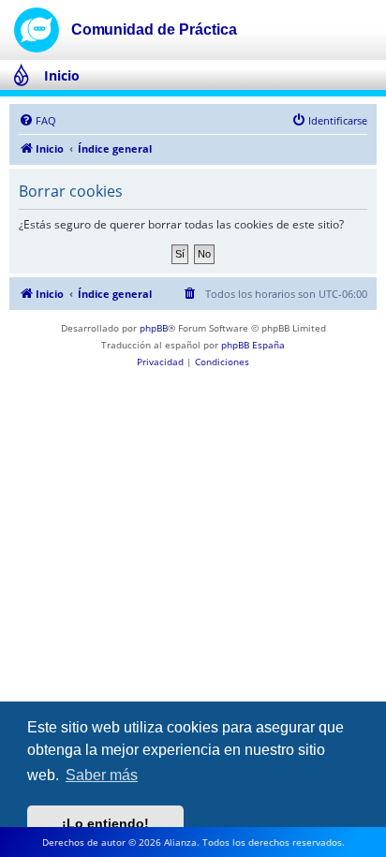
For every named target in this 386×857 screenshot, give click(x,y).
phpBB (154, 327)
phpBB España (253, 344)
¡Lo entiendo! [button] (105, 823)
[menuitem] (37, 121)
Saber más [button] (102, 775)
